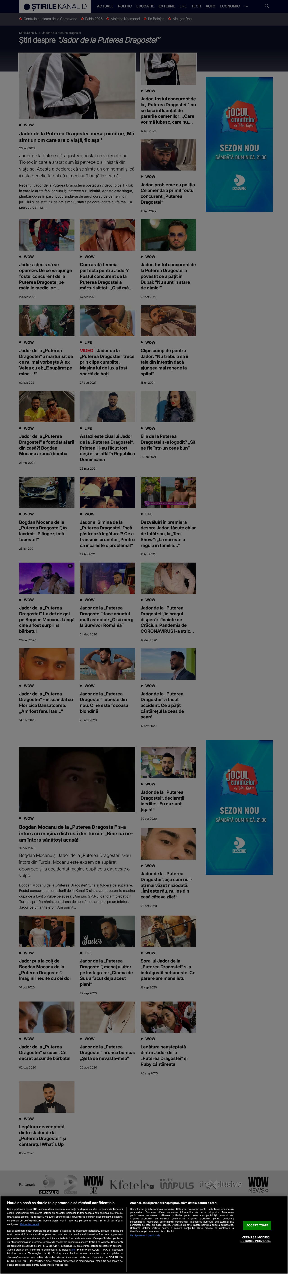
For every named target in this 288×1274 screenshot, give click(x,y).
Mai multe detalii (29, 1224)
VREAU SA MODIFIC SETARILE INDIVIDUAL (256, 1239)
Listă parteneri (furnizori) (145, 1235)
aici (73, 1249)
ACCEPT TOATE (257, 1225)
